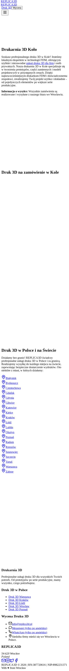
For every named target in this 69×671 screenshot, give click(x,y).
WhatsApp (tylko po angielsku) (29, 632)
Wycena (17, 8)
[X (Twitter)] (12, 661)
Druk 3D (6, 7)
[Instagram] (8, 661)
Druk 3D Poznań (18, 609)
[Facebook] (16, 661)
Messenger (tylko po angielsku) (29, 628)
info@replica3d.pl (22, 623)
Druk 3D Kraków (18, 599)
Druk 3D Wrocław (18, 606)
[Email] (3, 661)
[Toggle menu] (4, 12)
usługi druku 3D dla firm (40, 63)
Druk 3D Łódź (16, 603)
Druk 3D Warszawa (19, 596)
